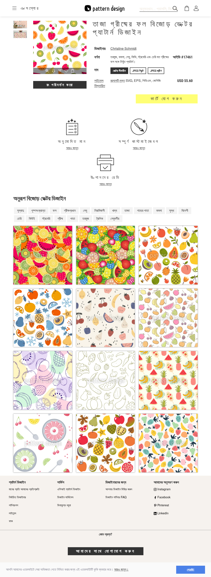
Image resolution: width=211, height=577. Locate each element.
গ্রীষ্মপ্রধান (70, 210)
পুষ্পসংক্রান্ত (38, 210)
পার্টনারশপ (13, 505)
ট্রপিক (99, 218)
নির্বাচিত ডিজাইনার (17, 497)
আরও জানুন (72, 148)
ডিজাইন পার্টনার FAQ (116, 497)
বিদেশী (185, 210)
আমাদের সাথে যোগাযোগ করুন (105, 551)
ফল (54, 210)
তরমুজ (85, 218)
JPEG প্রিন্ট (138, 70)
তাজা (127, 210)
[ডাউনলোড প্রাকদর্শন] (53, 71)
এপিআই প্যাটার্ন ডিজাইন (68, 489)
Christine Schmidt (123, 48)
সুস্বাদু (20, 210)
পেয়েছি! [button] (190, 569)
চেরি (19, 218)
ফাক (11, 521)
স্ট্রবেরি (46, 218)
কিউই (32, 218)
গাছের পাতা (143, 210)
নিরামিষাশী (99, 210)
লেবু (85, 210)
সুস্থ (171, 210)
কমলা (159, 210)
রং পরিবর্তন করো (60, 85)
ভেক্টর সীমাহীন (119, 70)
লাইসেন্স (12, 513)
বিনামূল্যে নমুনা (64, 505)
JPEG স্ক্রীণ (156, 70)
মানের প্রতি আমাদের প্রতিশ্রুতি (24, 489)
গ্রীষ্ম (60, 218)
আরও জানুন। (121, 569)
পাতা (72, 218)
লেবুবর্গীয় (114, 218)
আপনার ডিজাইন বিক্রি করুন (119, 489)
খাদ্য (114, 210)
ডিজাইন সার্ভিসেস (65, 497)
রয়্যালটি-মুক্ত (117, 80)
